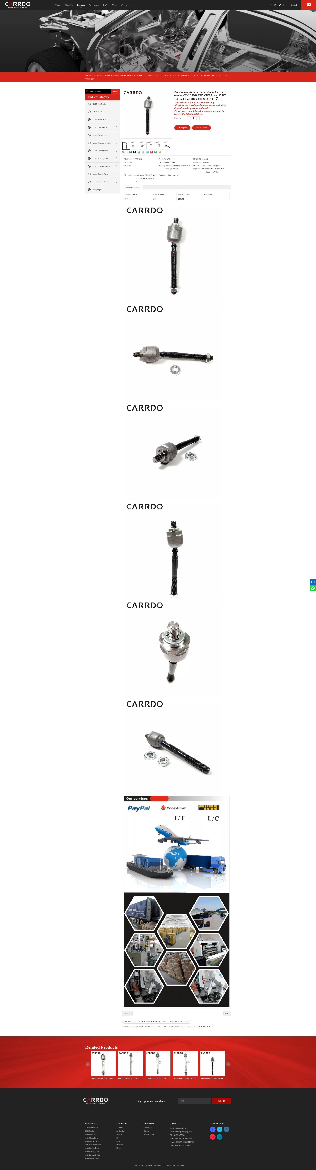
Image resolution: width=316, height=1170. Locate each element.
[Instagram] (277, 5)
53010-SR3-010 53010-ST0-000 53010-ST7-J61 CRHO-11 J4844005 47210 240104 (156, 1022)
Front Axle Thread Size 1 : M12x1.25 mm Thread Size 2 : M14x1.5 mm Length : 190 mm (158, 1026)
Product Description (132, 187)
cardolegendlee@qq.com (183, 1132)
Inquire (184, 128)
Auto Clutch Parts (100, 127)
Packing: (162, 165)
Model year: (198, 162)
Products (81, 5)
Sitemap (146, 1131)
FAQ (105, 5)
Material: (127, 165)
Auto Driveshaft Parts (101, 166)
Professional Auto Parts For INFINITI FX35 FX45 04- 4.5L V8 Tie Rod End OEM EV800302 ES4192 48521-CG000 (158, 1078)
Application (120, 1131)
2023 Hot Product (91, 1128)
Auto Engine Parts (100, 135)
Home (57, 5)
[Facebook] (272, 5)
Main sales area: (130, 175)
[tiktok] (281, 5)
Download (120, 1145)
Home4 (118, 1148)
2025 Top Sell (98, 112)
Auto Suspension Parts (102, 143)
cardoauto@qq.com (181, 1128)
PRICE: (196, 159)
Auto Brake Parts (99, 120)
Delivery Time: (199, 165)
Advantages (94, 5)
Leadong (181, 1165)
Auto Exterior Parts (100, 182)
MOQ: (126, 162)
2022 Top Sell (90, 1131)
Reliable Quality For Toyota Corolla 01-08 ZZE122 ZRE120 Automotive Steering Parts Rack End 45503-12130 (130, 1078)
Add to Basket (201, 128)
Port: (160, 175)
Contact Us (126, 5)
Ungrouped (97, 190)
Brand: (161, 159)
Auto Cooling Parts (100, 151)
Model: (126, 159)
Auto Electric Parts (100, 174)
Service (119, 1134)
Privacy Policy (149, 1134)
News (114, 5)
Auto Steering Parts (100, 158)
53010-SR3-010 (203, 1026)
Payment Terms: (199, 169)
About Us (69, 5)
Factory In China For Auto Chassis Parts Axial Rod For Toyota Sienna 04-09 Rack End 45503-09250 (185, 1078)
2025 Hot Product (100, 104)
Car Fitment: (163, 162)
